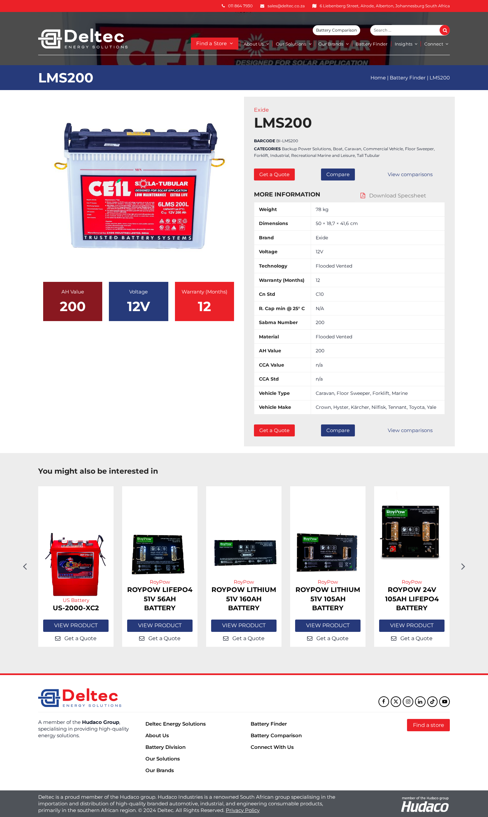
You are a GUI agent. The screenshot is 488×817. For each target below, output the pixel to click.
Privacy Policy (243, 810)
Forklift (261, 155)
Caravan (353, 148)
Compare (338, 174)
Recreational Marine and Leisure (323, 155)
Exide (261, 110)
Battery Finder (408, 77)
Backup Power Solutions (306, 148)
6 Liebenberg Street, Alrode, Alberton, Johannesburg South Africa (385, 5)
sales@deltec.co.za (286, 5)
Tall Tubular (368, 155)
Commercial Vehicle (383, 148)
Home (378, 77)
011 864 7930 (240, 5)
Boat (338, 148)
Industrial (279, 155)
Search (448, 30)
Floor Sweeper (419, 148)
